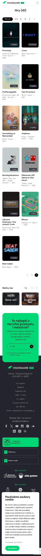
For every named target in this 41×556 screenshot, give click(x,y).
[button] (32, 288)
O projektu (20, 383)
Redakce (20, 387)
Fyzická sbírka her (20, 403)
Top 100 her (20, 407)
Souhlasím (12, 548)
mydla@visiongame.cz (20, 421)
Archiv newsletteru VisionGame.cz (21, 411)
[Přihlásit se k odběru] (31, 346)
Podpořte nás (20, 391)
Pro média (20, 399)
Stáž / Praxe (20, 395)
